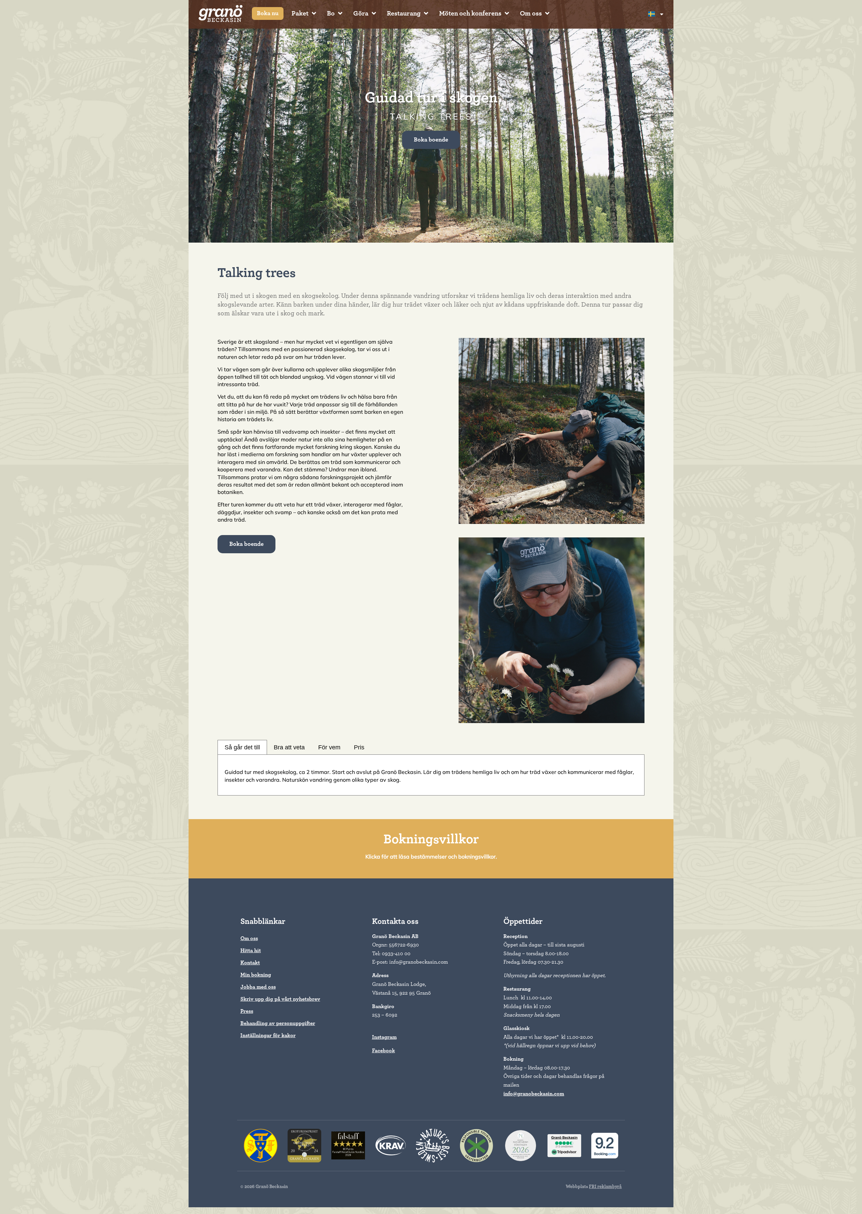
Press (246, 1011)
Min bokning (255, 974)
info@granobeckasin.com (533, 1093)
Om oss (531, 13)
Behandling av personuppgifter (277, 1023)
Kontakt (250, 962)
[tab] (242, 747)
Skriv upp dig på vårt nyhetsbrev (280, 999)
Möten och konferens (470, 13)
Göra (360, 13)
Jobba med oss (258, 987)
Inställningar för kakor (268, 1035)
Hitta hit (250, 950)
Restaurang (404, 13)
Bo (331, 13)
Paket (300, 13)
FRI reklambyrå (605, 1186)
